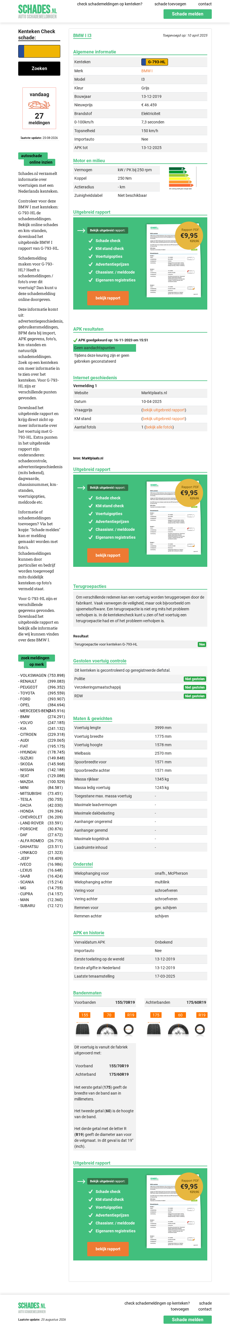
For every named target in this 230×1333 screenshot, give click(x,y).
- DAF (39, 835)
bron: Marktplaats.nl (88, 458)
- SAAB (39, 876)
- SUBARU (39, 905)
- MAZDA (39, 781)
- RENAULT (39, 681)
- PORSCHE (39, 829)
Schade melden (187, 14)
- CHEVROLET (39, 817)
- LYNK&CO (39, 852)
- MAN (39, 899)
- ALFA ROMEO (39, 840)
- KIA (39, 728)
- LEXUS (39, 870)
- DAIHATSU (39, 846)
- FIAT (39, 746)
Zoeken (39, 68)
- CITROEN (39, 734)
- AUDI (39, 740)
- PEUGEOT (39, 687)
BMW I (147, 71)
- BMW (39, 716)
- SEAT (39, 775)
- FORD (39, 699)
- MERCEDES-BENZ (39, 711)
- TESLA (39, 799)
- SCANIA (39, 882)
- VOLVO (39, 722)
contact (205, 4)
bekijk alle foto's (159, 427)
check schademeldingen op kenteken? (109, 4)
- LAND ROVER (39, 823)
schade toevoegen (170, 4)
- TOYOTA (39, 693)
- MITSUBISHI (39, 793)
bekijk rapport (108, 298)
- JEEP (39, 858)
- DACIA (39, 805)
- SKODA (39, 764)
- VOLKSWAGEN (39, 675)
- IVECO (39, 864)
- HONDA (39, 811)
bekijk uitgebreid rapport (164, 410)
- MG (39, 888)
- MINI (39, 787)
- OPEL (39, 705)
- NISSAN (39, 770)
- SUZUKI (39, 758)
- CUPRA (39, 894)
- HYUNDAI (39, 752)
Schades (37, 10)
